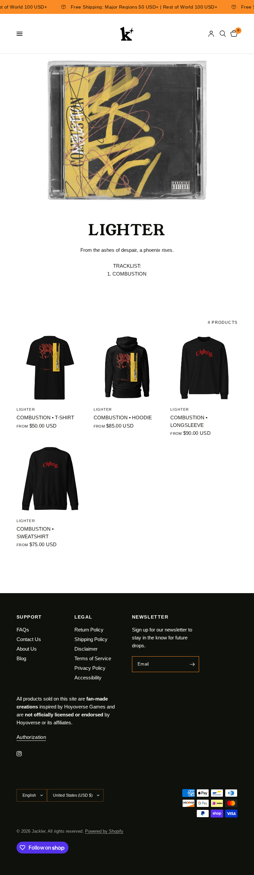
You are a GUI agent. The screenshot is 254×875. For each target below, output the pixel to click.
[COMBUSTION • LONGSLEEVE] (203, 367)
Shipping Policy (90, 639)
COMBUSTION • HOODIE (123, 417)
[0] (232, 34)
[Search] (222, 34)
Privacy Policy (90, 668)
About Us (27, 649)
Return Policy (89, 629)
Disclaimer (86, 649)
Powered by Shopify (104, 831)
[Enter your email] (192, 664)
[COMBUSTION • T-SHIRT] (50, 367)
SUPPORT (29, 617)
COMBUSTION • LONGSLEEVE (188, 421)
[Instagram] (24, 753)
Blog (21, 658)
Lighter (26, 409)
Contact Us (29, 639)
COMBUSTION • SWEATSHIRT (35, 532)
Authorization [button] (31, 737)
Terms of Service (92, 658)
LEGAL (83, 617)
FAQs (23, 629)
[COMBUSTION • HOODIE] (127, 367)
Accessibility (88, 677)
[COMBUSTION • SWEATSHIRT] (50, 479)
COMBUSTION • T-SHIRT (45, 417)
